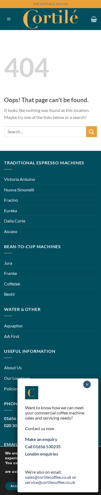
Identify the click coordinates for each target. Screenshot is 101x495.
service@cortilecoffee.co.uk (50, 482)
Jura (8, 262)
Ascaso (10, 231)
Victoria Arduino (19, 179)
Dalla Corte (14, 220)
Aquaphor (13, 325)
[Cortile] (50, 19)
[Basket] (94, 19)
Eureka (10, 210)
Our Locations (17, 378)
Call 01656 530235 (43, 446)
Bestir (9, 294)
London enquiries (41, 453)
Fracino (11, 199)
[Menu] (9, 19)
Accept (16, 486)
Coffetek (12, 283)
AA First (11, 336)
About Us (13, 367)
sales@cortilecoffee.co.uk (48, 477)
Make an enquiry (41, 439)
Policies (11, 388)
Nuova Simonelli (19, 189)
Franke (10, 273)
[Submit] (91, 131)
